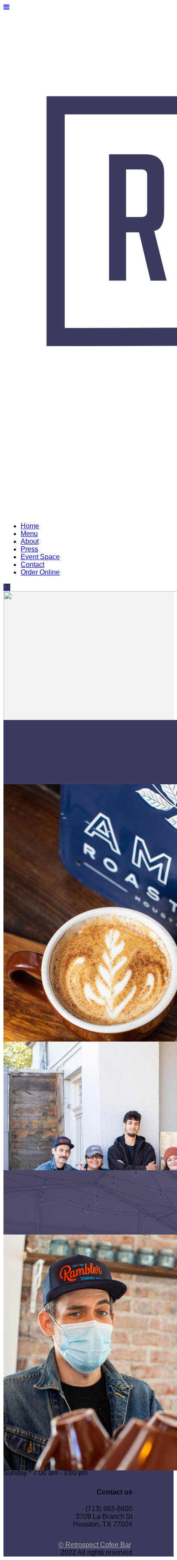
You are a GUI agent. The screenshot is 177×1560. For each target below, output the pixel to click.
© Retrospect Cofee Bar (94, 1544)
